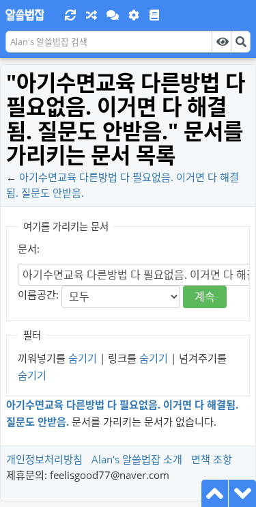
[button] (113, 15)
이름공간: (38, 294)
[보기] (221, 42)
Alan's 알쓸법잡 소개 (136, 459)
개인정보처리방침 (44, 459)
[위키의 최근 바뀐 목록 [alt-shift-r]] (70, 15)
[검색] (241, 42)
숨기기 (82, 358)
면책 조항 (211, 459)
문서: (29, 249)
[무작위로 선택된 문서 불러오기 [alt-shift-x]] (91, 15)
